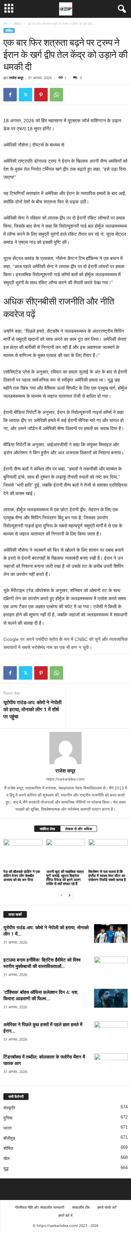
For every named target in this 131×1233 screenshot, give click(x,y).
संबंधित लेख (47, 828)
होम (5, 23)
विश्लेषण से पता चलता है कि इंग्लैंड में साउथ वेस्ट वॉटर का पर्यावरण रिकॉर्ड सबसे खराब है (107, 875)
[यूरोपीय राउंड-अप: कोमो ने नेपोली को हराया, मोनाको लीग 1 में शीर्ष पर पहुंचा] (111, 933)
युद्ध (5, 1168)
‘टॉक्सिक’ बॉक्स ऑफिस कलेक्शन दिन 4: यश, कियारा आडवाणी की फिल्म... (41, 995)
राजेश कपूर (16, 77)
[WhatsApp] (56, 94)
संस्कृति (9, 1107)
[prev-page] (61, 895)
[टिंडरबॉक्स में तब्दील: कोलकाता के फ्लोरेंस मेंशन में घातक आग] (111, 1066)
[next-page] (69, 895)
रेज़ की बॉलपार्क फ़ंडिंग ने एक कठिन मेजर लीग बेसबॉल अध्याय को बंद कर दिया (21, 875)
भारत (7, 1128)
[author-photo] (65, 748)
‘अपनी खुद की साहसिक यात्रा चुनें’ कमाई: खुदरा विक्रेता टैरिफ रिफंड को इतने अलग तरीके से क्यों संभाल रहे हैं (65, 877)
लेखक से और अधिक (78, 828)
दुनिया (7, 1118)
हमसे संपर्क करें (107, 1207)
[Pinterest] (41, 94)
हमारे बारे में (65, 1215)
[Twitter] (25, 94)
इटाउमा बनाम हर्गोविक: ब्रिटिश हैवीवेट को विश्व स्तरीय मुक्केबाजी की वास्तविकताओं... (42, 962)
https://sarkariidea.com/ (65, 779)
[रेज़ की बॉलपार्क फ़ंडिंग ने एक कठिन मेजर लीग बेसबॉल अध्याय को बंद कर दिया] (23, 853)
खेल (6, 1158)
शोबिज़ (17, 23)
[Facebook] (10, 94)
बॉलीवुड (9, 1138)
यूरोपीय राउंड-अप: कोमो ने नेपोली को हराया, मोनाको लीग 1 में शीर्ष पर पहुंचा (32, 709)
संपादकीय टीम (81, 1207)
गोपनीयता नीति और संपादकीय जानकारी (39, 1207)
